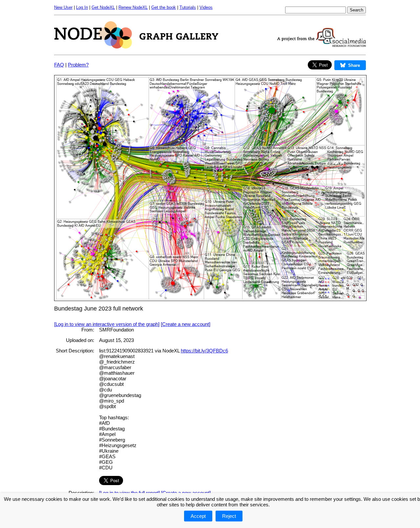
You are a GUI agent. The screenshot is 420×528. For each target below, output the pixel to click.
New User (63, 7)
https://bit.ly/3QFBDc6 (204, 350)
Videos (206, 7)
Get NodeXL (103, 7)
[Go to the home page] (136, 46)
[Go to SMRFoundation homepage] (321, 45)
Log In (82, 7)
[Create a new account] (185, 324)
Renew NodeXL (133, 7)
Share (354, 65)
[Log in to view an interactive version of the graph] (106, 324)
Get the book (163, 7)
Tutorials (187, 7)
